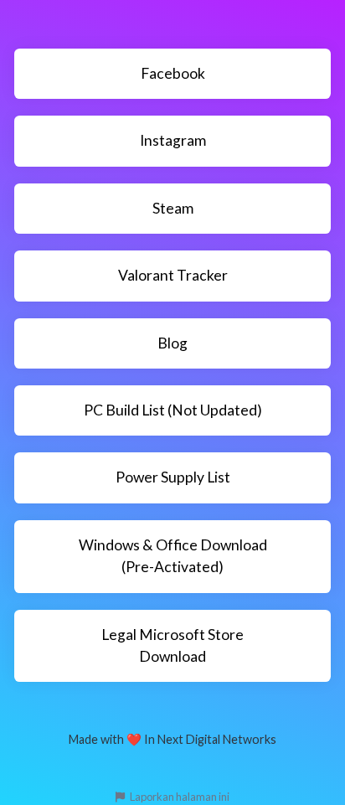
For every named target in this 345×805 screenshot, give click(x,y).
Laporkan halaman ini (178, 796)
